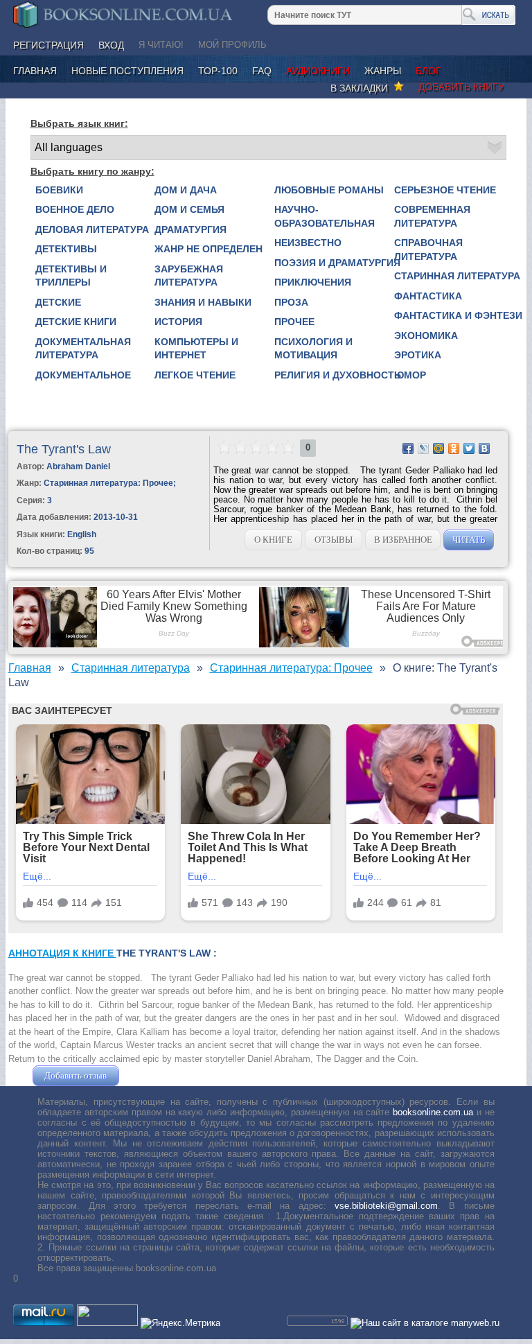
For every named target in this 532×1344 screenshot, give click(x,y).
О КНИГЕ (273, 539)
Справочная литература (428, 249)
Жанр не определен (208, 248)
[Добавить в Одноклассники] (453, 448)
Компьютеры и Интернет (196, 348)
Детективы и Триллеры (71, 275)
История (178, 321)
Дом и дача (185, 189)
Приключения (312, 282)
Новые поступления (127, 70)
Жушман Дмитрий (159, 1075)
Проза (291, 302)
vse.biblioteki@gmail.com (386, 1206)
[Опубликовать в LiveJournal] (423, 448)
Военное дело (74, 209)
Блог (428, 70)
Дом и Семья (189, 209)
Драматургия (190, 229)
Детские (58, 302)
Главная (35, 70)
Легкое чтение (195, 375)
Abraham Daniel (78, 466)
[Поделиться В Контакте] (484, 448)
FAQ (262, 70)
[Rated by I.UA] (107, 1323)
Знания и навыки (202, 302)
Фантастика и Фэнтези (458, 315)
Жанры (382, 70)
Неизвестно (308, 242)
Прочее (294, 321)
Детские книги (75, 321)
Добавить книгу (461, 86)
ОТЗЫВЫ (333, 539)
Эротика (417, 354)
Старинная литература (457, 275)
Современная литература (432, 216)
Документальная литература (83, 348)
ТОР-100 (218, 70)
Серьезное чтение (445, 189)
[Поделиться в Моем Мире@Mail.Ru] (438, 448)
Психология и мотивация (313, 348)
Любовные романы (329, 189)
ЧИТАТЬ (468, 539)
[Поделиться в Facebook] (408, 448)
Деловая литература (92, 229)
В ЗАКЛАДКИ (361, 88)
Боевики (59, 189)
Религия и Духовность (337, 375)
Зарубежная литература (188, 275)
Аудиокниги (318, 70)
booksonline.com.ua (433, 1112)
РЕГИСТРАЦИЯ (48, 45)
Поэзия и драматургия (337, 262)
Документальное (83, 375)
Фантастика (428, 296)
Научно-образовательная (324, 216)
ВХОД (111, 45)
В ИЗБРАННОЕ (403, 539)
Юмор (410, 375)
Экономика (426, 335)
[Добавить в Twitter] (469, 448)
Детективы (66, 248)
